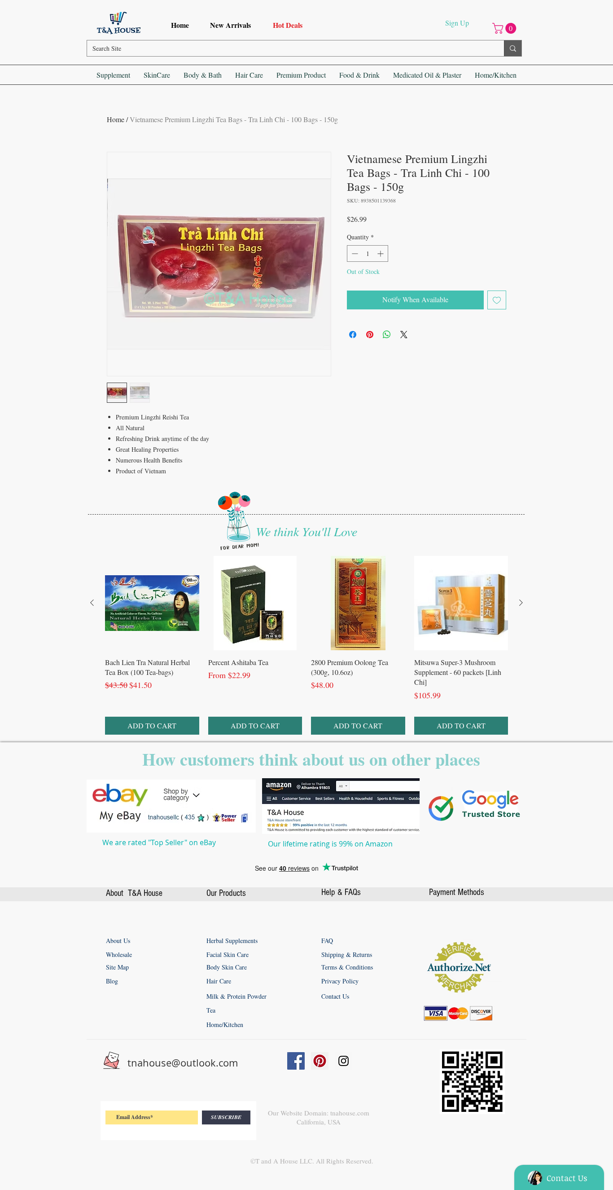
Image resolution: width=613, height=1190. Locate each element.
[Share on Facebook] (352, 334)
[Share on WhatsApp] (386, 334)
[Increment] (381, 253)
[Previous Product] (92, 787)
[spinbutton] (367, 253)
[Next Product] (521, 787)
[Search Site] (512, 48)
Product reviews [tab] (142, 586)
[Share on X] (403, 334)
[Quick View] (152, 788)
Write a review (406, 526)
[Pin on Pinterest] (369, 334)
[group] (306, 830)
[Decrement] (353, 253)
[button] (505, 28)
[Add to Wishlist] (496, 300)
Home (115, 119)
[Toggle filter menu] (478, 612)
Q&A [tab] (185, 586)
